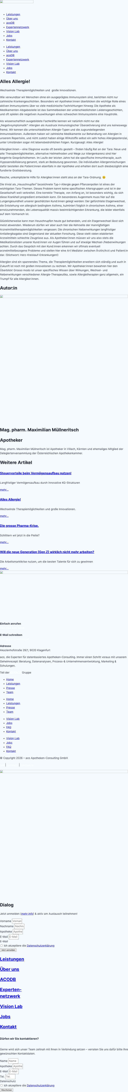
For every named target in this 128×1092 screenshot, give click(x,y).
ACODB (8, 979)
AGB (2, 765)
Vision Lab (13, 31)
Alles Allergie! (10, 499)
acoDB (10, 22)
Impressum (12, 765)
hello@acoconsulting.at (14, 639)
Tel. (2, 1076)
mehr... (4, 489)
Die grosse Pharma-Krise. (19, 526)
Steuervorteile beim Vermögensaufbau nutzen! (35, 473)
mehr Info (27, 913)
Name (4, 1060)
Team (9, 692)
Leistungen (13, 14)
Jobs (9, 35)
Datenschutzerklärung (40, 945)
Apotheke (6, 931)
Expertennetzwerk (17, 27)
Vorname (6, 921)
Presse (10, 688)
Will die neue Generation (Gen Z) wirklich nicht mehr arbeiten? (47, 552)
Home (10, 679)
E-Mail (4, 936)
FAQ (8, 727)
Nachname (7, 926)
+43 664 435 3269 (12, 627)
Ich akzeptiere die (29, 945)
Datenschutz (27, 765)
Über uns (12, 18)
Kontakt (11, 39)
